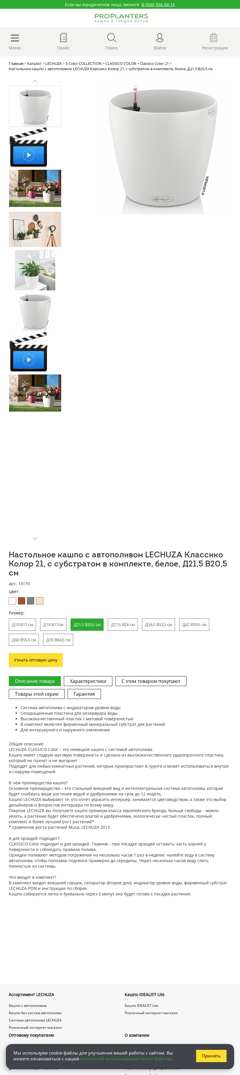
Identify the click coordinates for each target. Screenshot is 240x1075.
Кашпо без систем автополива (35, 1012)
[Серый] (30, 600)
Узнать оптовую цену (35, 660)
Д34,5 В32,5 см (158, 624)
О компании (137, 1035)
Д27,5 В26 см (123, 624)
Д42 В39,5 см (194, 624)
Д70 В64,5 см (58, 639)
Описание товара (35, 681)
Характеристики (88, 681)
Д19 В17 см (22, 624)
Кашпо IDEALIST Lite (144, 994)
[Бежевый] (39, 600)
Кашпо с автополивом (28, 1005)
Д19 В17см (53, 624)
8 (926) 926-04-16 (158, 4)
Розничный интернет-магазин (35, 1027)
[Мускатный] (21, 600)
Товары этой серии (37, 694)
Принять (211, 1056)
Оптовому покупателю (31, 1035)
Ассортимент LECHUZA (31, 994)
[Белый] (12, 600)
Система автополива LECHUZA (35, 1020)
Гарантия (84, 694)
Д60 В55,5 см (24, 639)
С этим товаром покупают (150, 681)
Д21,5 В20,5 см (87, 624)
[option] (35, 106)
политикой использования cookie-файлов (125, 1059)
